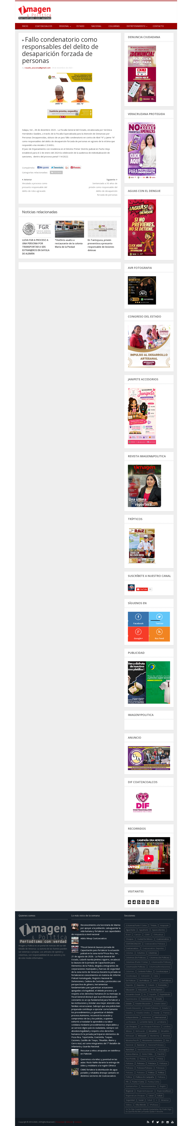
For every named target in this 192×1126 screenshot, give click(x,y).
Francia (166, 1012)
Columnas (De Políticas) (159, 957)
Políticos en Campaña (145, 1077)
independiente (132, 1017)
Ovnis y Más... (148, 1054)
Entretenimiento (136, 26)
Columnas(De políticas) (135, 966)
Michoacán (140, 1031)
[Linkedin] (167, 1121)
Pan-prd (160, 1054)
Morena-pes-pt (132, 1040)
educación (130, 989)
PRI (127, 1081)
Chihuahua (158, 934)
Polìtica (129, 1077)
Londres (166, 1026)
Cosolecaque (131, 976)
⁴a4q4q (153, 925)
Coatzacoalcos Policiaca (155, 943)
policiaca (129, 1063)
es (145, 994)
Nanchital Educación (146, 1049)
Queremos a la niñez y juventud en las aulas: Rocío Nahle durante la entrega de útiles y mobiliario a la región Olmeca (100, 1062)
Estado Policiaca (151, 1008)
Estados (129, 1012)
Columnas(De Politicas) (161, 962)
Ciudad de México (145, 939)
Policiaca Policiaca (144, 1068)
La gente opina (146, 1022)
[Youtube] (172, 1121)
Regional (129, 1091)
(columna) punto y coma (136, 925)
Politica (151, 1072)
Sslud (149, 1100)
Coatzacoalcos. (132, 948)
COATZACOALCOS (133, 943)
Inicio (25, 26)
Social (141, 1100)
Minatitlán (153, 1031)
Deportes (141, 985)
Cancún (137, 934)
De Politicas (131, 980)
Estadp (157, 1012)
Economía (162, 985)
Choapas (130, 939)
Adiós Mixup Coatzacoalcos (94, 938)
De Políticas (144, 980)
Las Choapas (131, 1026)
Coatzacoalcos (43, 26)
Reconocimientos (148, 1086)
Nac (167, 1040)
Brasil (128, 934)
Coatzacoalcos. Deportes (153, 948)
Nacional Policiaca (156, 1045)
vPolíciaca (154, 1104)
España (153, 994)
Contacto (158, 26)
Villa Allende (140, 1104)
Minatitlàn (165, 1031)
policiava (140, 1072)
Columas (129, 953)
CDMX (147, 934)
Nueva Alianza (132, 1054)
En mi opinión (156, 989)
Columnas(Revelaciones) (159, 966)
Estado (80, 26)
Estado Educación (143, 1003)
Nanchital (130, 1049)
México (129, 1031)
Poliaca (143, 1058)
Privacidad (60, 1122)
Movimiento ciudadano (152, 1040)
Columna (141, 953)
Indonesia (146, 1017)
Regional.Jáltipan (164, 1091)
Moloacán (142, 1035)
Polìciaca (129, 1068)
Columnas (114, 26)
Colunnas (130, 971)
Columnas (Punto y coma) (137, 962)
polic (152, 1058)
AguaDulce (143, 930)
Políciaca (163, 1063)
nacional (129, 1045)
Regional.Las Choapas (135, 1095)
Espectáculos (146, 999)
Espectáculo (165, 994)
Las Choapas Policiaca (150, 1026)
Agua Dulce (130, 930)
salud (151, 1095)
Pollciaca (161, 1077)
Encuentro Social (133, 994)
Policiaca (140, 1063)
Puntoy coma (153, 1081)
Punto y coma (138, 1081)
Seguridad (130, 1100)
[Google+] (163, 1121)
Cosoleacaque (162, 971)
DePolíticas (166, 980)
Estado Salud (160, 1003)
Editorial (69, 1122)
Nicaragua (163, 1049)
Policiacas (160, 1068)
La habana (161, 1022)
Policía (160, 1058)
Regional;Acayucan (145, 1091)
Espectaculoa (131, 999)
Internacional (160, 1017)
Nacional (96, 26)
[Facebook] (153, 1121)
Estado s (166, 1008)
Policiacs (129, 1072)
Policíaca (152, 1063)
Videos (129, 1104)
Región (163, 1086)
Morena (166, 1035)
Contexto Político (145, 971)
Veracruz (165, 1100)
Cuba (155, 976)
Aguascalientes (158, 930)
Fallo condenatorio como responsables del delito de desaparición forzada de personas (60, 50)
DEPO (155, 980)
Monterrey (154, 1035)
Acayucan (164, 925)
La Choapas (131, 1022)
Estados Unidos (143, 1012)
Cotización (145, 976)
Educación (142, 989)
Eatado (151, 985)
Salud (159, 1095)
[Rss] (148, 1121)
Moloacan (130, 1035)
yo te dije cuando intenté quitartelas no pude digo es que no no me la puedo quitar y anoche (148, 1110)
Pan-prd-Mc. (131, 1058)
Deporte (129, 985)
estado (159, 999)
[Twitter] (158, 1121)
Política (161, 1072)
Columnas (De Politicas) (136, 957)
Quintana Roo (132, 1086)
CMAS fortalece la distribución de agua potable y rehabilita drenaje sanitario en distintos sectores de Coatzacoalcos (100, 1072)
